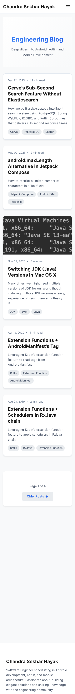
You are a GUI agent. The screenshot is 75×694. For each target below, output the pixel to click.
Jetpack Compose (21, 194)
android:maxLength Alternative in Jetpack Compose (33, 166)
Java (37, 311)
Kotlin (13, 373)
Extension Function (35, 373)
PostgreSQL (31, 131)
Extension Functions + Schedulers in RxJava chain (33, 415)
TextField (16, 201)
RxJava (27, 448)
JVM (25, 311)
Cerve (14, 131)
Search (49, 131)
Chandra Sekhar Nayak (29, 6)
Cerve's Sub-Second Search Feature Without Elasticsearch (34, 94)
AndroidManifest (20, 380)
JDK (12, 311)
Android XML (48, 194)
